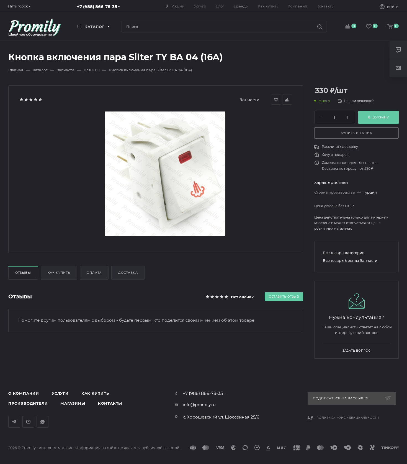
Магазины (72, 403)
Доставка (128, 273)
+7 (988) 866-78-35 (97, 6)
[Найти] (319, 26)
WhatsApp (42, 422)
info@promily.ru (199, 404)
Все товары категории (344, 252)
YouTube (28, 422)
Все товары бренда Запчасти (350, 260)
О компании (23, 393)
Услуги (60, 393)
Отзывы (23, 273)
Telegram (14, 422)
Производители (28, 403)
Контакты (110, 403)
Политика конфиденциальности (347, 418)
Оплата (94, 273)
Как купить (59, 273)
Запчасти (249, 99)
